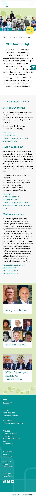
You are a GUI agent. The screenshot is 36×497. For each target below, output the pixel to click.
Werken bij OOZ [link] (9, 436)
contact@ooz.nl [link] (8, 476)
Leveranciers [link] (8, 444)
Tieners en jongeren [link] (11, 415)
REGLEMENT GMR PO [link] (9, 268)
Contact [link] (6, 441)
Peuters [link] (6, 410)
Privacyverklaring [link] (27, 495)
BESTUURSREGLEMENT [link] (10, 135)
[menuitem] (30, 4)
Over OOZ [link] (6, 431)
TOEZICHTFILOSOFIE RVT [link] (11, 197)
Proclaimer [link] (15, 495)
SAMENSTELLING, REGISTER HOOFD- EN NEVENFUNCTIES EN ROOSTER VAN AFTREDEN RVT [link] (18, 205)
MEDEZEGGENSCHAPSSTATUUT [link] (13, 265)
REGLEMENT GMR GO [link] (9, 273)
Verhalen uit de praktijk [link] (13, 423)
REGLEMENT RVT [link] (8, 194)
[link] (33, 67)
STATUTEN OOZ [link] (8, 132)
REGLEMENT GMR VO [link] (9, 271)
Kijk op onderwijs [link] (10, 433)
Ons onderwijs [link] (9, 421)
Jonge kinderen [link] (9, 413)
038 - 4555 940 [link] (8, 474)
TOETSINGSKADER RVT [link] (10, 200)
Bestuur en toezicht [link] (11, 439)
